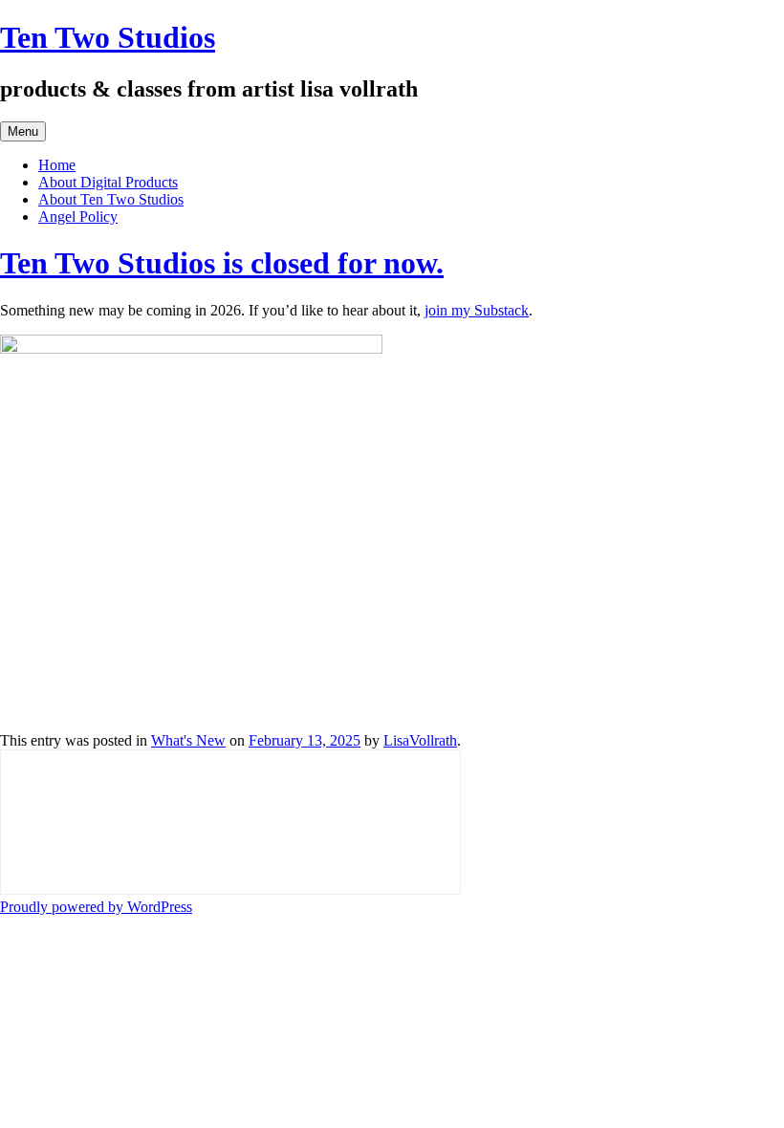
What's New (188, 740)
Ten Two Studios (107, 37)
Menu (23, 131)
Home (57, 165)
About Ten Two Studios (111, 199)
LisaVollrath (420, 740)
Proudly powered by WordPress (96, 907)
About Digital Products (108, 182)
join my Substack (477, 310)
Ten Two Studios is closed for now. (222, 263)
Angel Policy (78, 216)
